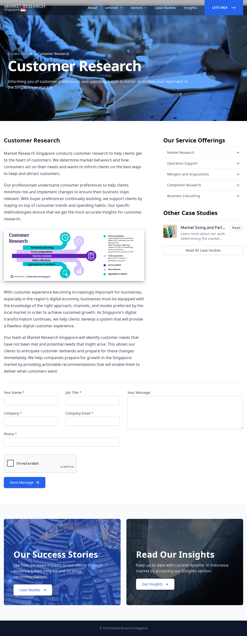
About (92, 7)
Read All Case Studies (203, 250)
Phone (10, 434)
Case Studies (165, 7)
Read (236, 227)
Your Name (14, 392)
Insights (190, 7)
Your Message (138, 392)
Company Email (80, 413)
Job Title (74, 392)
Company (13, 413)
